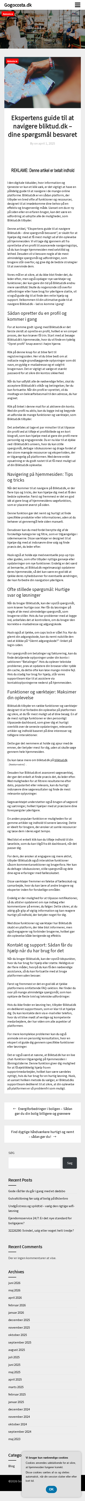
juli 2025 (14, 1357)
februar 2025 (17, 1394)
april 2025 (15, 1379)
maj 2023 (14, 1439)
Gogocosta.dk (18, 4)
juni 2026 (14, 1283)
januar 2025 (16, 1402)
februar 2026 (17, 1305)
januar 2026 (16, 1312)
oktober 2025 (17, 1335)
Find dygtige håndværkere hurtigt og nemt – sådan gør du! (42, 1134)
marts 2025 (16, 1387)
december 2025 (19, 1320)
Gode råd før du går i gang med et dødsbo (36, 1191)
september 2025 (19, 1342)
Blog (11, 1466)
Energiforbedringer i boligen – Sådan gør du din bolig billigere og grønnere (43, 1111)
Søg (11, 1153)
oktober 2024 (17, 1424)
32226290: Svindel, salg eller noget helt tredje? (41, 1230)
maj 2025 (14, 1372)
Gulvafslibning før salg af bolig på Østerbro (38, 1198)
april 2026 (15, 1297)
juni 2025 (14, 1364)
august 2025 (16, 1349)
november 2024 (19, 1416)
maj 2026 (14, 1290)
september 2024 (19, 1431)
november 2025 (19, 1327)
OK (51, 1489)
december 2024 (19, 1409)
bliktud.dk (60, 760)
